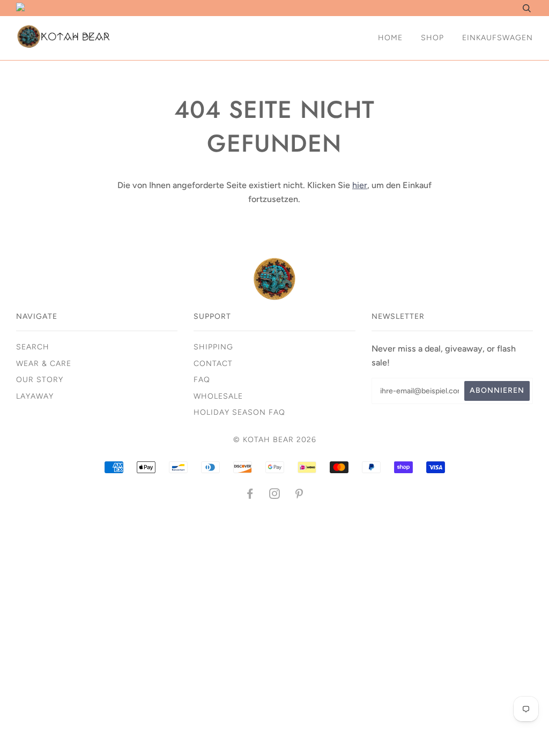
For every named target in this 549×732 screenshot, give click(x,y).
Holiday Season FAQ (239, 412)
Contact (213, 363)
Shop (432, 37)
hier (359, 185)
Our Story (39, 379)
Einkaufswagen (497, 37)
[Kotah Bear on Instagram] (274, 495)
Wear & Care (43, 363)
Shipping (213, 347)
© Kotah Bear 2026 (274, 439)
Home (390, 37)
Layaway (35, 396)
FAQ (202, 379)
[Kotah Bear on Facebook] (250, 495)
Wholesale (218, 396)
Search (32, 347)
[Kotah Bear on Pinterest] (299, 495)
